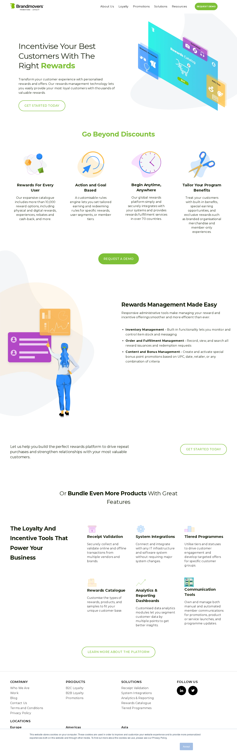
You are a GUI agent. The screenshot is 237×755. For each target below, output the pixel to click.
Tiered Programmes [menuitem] (136, 708)
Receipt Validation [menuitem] (135, 688)
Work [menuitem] (14, 693)
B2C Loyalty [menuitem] (75, 688)
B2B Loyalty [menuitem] (75, 693)
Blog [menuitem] (13, 698)
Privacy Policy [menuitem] (20, 713)
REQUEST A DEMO (119, 259)
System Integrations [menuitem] (136, 693)
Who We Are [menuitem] (19, 688)
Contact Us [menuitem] (18, 703)
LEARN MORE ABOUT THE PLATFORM (119, 652)
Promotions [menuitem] (141, 6)
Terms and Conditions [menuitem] (26, 708)
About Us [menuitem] (107, 6)
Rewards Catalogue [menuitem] (136, 703)
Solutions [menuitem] (160, 6)
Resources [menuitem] (179, 6)
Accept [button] (186, 746)
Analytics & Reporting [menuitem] (137, 698)
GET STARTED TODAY (41, 105)
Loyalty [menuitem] (123, 6)
